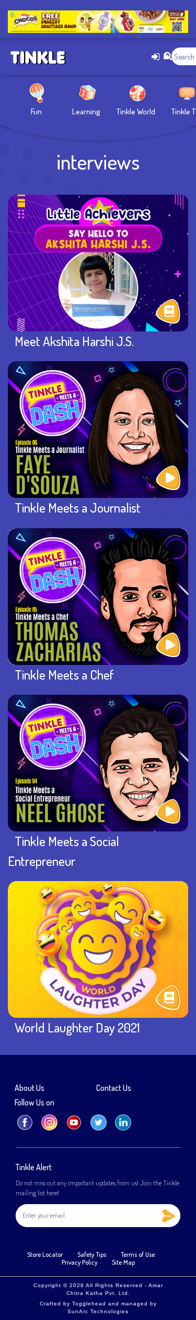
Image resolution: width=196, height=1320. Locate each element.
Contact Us (113, 1088)
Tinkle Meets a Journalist (78, 507)
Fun (36, 111)
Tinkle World (136, 111)
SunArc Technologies (98, 1311)
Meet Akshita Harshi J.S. (74, 340)
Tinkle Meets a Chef (64, 674)
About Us (29, 1088)
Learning (86, 111)
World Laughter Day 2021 (77, 1027)
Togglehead (89, 1303)
